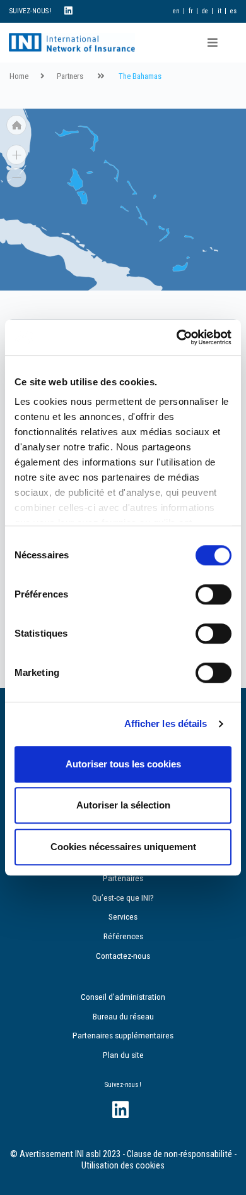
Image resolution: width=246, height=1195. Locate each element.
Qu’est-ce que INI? (123, 897)
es (233, 11)
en (176, 11)
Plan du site (123, 1055)
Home (18, 76)
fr (191, 11)
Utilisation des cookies (123, 1165)
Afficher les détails (166, 723)
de (205, 11)
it (219, 11)
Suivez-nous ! (123, 1085)
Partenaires (123, 878)
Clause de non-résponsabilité (179, 1154)
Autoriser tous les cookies (123, 764)
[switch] (213, 594)
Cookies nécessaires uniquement (123, 846)
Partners (70, 76)
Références (123, 936)
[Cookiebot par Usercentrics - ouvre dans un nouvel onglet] (176, 337)
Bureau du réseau (123, 1016)
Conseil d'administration (123, 997)
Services (123, 916)
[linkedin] (68, 11)
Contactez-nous (123, 956)
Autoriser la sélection (123, 805)
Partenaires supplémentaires (123, 1035)
